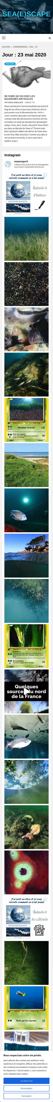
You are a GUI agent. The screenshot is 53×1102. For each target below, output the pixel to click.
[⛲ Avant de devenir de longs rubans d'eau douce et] (26, 691)
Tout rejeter (26, 1096)
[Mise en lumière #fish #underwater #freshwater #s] (26, 510)
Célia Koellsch (15, 103)
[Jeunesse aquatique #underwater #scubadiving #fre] (26, 375)
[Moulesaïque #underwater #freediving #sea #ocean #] (26, 284)
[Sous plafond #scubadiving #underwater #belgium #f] (26, 737)
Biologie (10, 64)
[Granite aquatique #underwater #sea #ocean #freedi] (26, 556)
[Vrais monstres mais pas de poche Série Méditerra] (26, 420)
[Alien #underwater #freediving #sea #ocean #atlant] (26, 872)
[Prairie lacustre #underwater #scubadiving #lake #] (26, 239)
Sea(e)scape (27, 14)
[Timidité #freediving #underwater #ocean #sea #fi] (26, 329)
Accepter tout (27, 1081)
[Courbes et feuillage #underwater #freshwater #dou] (26, 782)
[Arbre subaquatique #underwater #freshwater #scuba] (26, 963)
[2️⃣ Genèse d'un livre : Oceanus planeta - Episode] (26, 918)
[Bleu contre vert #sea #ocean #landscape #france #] (26, 465)
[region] (26, 1076)
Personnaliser (26, 1088)
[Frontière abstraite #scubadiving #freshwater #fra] (26, 601)
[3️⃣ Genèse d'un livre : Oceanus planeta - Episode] (26, 193)
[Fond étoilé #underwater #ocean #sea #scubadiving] (26, 827)
